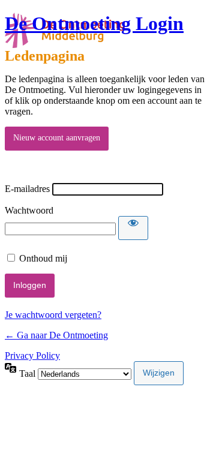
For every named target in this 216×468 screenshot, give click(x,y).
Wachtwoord (29, 210)
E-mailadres (27, 189)
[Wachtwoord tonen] (133, 228)
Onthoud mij (43, 258)
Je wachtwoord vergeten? (53, 315)
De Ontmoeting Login (94, 23)
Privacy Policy (32, 355)
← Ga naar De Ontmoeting (56, 335)
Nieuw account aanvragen (56, 137)
